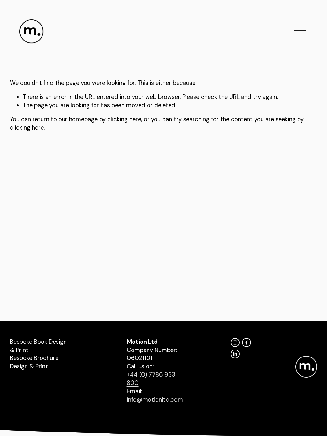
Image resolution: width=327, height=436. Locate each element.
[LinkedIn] (235, 354)
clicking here (124, 119)
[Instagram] (235, 342)
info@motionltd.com (155, 399)
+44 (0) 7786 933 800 (151, 379)
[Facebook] (246, 342)
